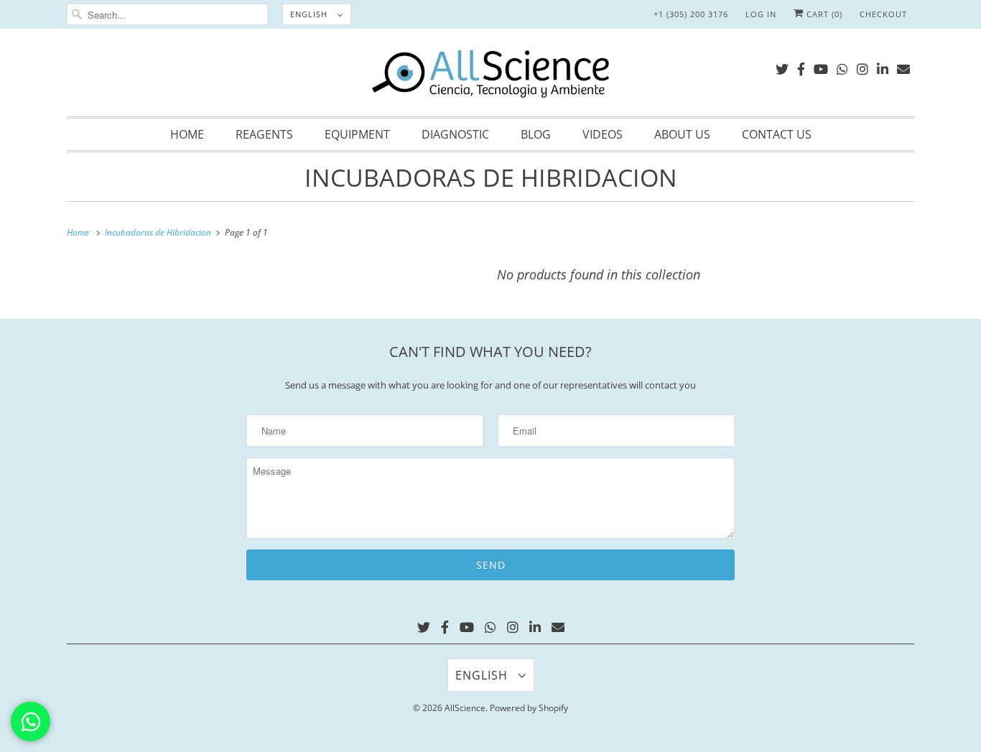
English (310, 14)
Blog (536, 134)
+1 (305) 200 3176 (691, 14)
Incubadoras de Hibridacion (490, 177)
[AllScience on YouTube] (821, 66)
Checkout (883, 14)
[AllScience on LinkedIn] (882, 66)
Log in (760, 14)
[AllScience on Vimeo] (842, 66)
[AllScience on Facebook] (801, 66)
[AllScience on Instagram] (862, 66)
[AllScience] (490, 76)
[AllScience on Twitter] (782, 66)
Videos (602, 134)
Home (187, 134)
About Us (682, 134)
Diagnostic (455, 134)
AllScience (465, 708)
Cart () (823, 14)
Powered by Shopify (529, 708)
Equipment (357, 134)
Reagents (264, 134)
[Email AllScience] (903, 66)
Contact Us (777, 134)
